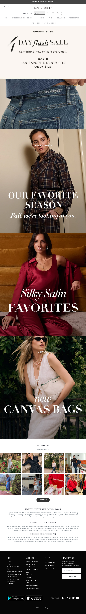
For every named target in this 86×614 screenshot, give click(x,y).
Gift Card (29, 575)
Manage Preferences (33, 588)
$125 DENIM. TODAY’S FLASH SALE (43, 2)
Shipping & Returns (32, 569)
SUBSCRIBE (39, 13)
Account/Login (30, 564)
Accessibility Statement (14, 571)
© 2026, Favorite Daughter (43, 608)
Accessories (75, 18)
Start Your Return (31, 567)
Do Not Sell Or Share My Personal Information (13, 581)
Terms (9, 561)
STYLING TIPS (35, 23)
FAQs (27, 572)
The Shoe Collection (58, 18)
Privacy (9, 564)
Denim (30, 18)
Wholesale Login (31, 580)
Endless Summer (19, 18)
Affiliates (29, 583)
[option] (43, 2)
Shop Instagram (50, 565)
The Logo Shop (41, 18)
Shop (8, 18)
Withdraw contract (32, 585)
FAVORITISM (28, 13)
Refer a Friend (49, 568)
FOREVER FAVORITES (49, 23)
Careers (28, 577)
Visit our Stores (50, 562)
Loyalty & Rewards (32, 561)
